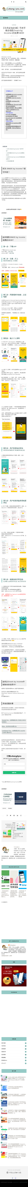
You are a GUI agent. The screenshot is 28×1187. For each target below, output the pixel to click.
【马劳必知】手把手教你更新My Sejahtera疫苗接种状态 (15, 1087)
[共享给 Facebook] (7, 815)
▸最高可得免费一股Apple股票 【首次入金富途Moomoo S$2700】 (14, 109)
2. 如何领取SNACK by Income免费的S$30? (15, 154)
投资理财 (3, 1054)
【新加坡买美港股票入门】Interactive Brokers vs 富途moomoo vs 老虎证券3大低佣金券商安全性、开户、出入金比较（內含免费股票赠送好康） (17, 1155)
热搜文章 (3, 1051)
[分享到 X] (10, 815)
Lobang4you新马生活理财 (20, 1182)
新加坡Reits (4, 1060)
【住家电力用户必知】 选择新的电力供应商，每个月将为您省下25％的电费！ (17, 1129)
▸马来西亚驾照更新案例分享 (13, 126)
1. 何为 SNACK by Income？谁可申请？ (15, 150)
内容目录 (5, 146)
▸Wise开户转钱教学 (11, 114)
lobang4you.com (6, 226)
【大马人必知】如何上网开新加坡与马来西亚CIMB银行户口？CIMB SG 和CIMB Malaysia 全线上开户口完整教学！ (17, 1079)
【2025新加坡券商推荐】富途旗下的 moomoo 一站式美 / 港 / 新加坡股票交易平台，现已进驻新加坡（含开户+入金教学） (17, 1120)
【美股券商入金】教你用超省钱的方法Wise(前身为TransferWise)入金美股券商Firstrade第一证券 (17, 1137)
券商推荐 (3, 1048)
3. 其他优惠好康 (10, 161)
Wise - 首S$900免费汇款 (9, 726)
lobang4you (13, 945)
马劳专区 (14, 25)
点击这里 (13, 741)
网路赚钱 (10, 808)
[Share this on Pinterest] (14, 815)
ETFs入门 (3, 1063)
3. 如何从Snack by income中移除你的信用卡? (15, 158)
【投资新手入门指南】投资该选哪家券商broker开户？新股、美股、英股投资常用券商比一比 (17, 1112)
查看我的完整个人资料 (6, 955)
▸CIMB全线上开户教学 (12, 116)
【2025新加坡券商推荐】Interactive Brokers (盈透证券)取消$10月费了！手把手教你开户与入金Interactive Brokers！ (17, 1146)
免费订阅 (14, 772)
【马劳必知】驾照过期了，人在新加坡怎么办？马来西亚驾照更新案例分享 (17, 1095)
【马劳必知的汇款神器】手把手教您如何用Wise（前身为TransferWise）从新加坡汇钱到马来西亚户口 (17, 1103)
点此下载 (10, 251)
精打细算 (3, 1043)
